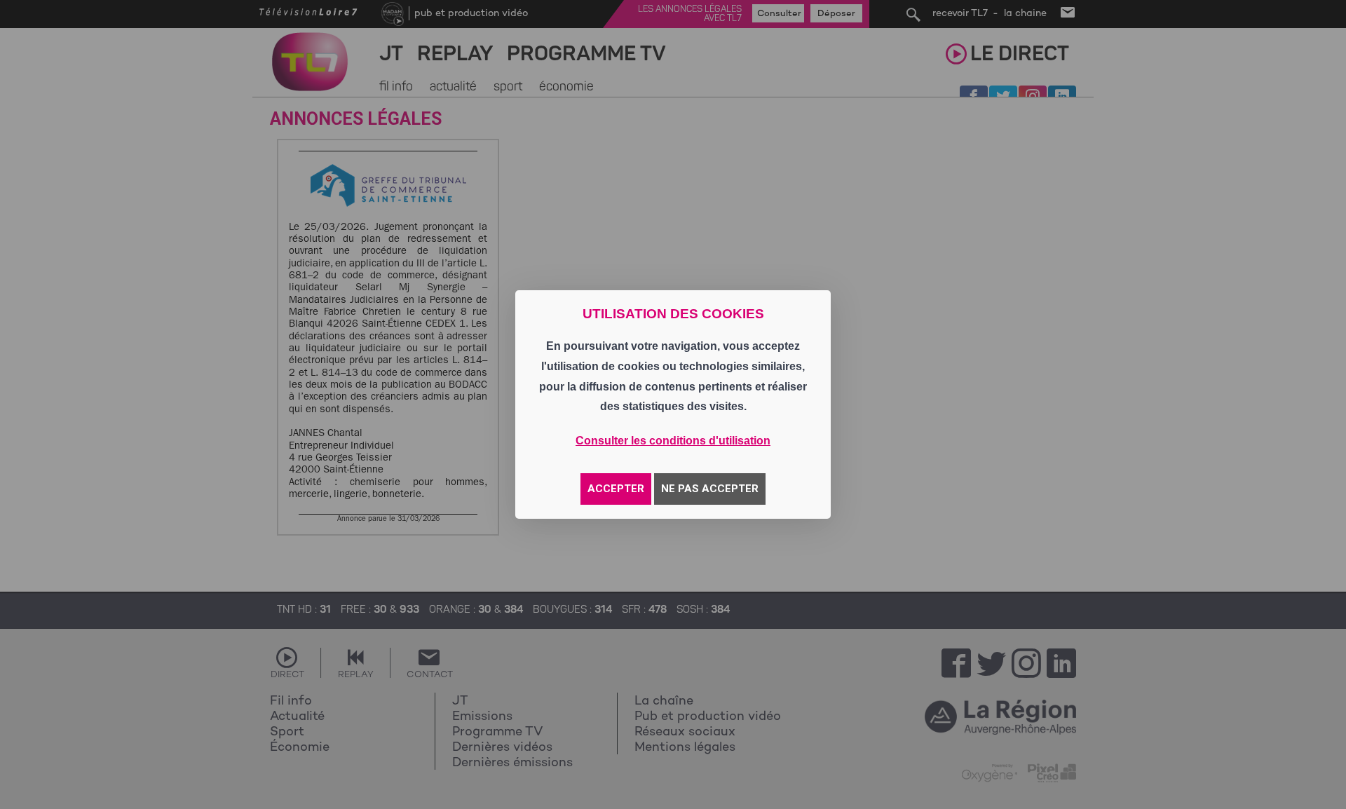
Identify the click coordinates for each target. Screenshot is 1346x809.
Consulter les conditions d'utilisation (673, 441)
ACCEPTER (615, 488)
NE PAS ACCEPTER (710, 488)
